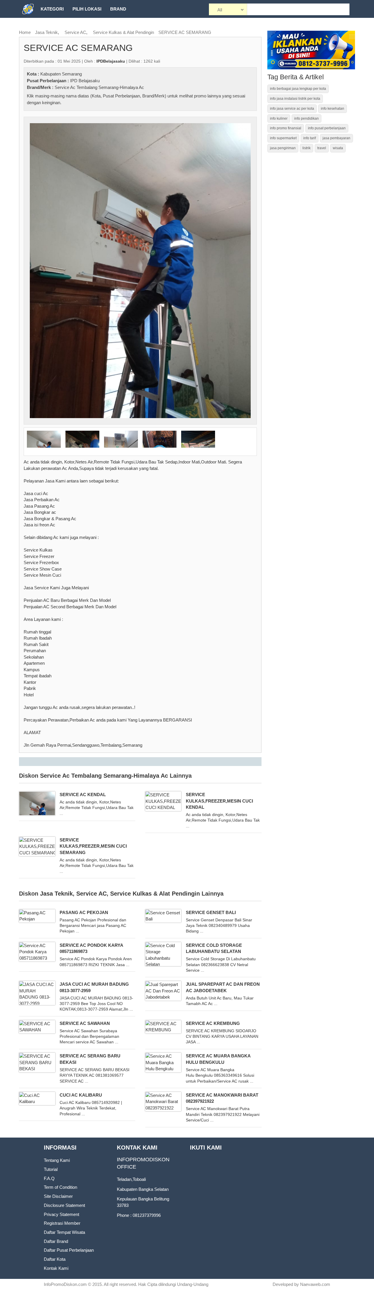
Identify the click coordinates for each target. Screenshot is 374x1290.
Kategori (52, 8)
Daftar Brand (56, 1241)
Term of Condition (60, 1187)
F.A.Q (49, 1178)
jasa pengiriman (283, 148)
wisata (338, 148)
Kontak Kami (56, 1268)
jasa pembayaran (336, 138)
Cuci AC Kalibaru (81, 1095)
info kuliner (279, 118)
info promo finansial (285, 128)
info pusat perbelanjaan (327, 128)
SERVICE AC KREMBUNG (213, 1023)
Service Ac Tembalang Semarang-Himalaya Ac (99, 87)
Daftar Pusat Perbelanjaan (69, 1250)
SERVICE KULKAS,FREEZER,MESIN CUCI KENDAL (219, 801)
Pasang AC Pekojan (84, 912)
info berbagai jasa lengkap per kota (298, 89)
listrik (306, 148)
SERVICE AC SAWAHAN (85, 1023)
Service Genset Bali (211, 912)
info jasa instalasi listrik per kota (295, 99)
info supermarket (283, 138)
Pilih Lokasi (86, 8)
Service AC (75, 32)
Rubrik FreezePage (65, 26)
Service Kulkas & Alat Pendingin (123, 32)
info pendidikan (306, 118)
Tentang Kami (57, 1160)
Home (25, 32)
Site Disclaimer (58, 1196)
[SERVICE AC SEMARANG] (140, 270)
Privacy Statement (61, 1214)
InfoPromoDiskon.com (65, 1284)
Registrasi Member (62, 1223)
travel (321, 148)
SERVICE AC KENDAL (83, 794)
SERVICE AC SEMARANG (184, 32)
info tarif (309, 138)
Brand (118, 8)
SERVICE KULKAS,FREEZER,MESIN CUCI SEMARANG (93, 846)
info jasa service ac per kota (292, 109)
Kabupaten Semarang (61, 73)
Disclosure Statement (64, 1205)
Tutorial (51, 1169)
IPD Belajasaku (85, 80)
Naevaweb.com (315, 1284)
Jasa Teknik (46, 32)
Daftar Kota (54, 1259)
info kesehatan (332, 109)
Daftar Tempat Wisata (64, 1232)
